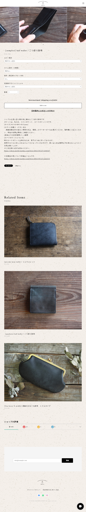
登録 (67, 460)
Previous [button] (3, 25)
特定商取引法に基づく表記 (51, 489)
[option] (43, 25)
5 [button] (44, 44)
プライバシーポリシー (33, 489)
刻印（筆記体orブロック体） (14, 75)
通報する (18, 165)
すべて (11, 427)
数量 (5, 92)
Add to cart (43, 105)
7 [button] (47, 44)
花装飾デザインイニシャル (13, 83)
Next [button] (83, 25)
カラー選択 (8, 58)
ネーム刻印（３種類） (12, 68)
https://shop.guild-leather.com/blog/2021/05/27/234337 (27, 151)
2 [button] (40, 44)
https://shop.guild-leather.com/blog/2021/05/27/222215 (27, 159)
